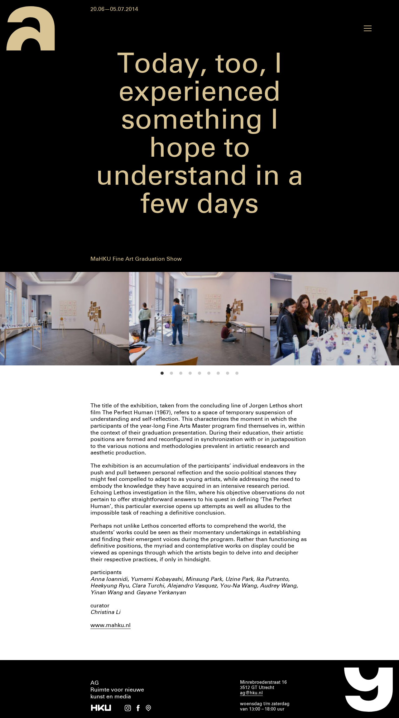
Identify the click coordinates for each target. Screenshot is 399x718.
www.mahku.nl (110, 625)
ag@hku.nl (251, 693)
